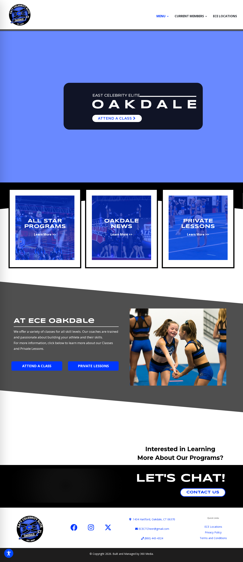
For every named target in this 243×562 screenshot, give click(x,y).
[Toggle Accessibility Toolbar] (9, 553)
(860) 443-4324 (153, 538)
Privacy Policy (213, 532)
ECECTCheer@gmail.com (153, 529)
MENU (161, 16)
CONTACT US (202, 492)
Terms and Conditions (213, 538)
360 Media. (147, 554)
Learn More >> (45, 234)
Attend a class (115, 118)
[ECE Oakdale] (20, 15)
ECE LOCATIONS (225, 16)
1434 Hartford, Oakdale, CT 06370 (153, 519)
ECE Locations (213, 526)
